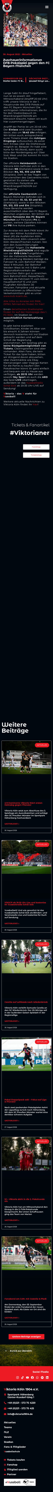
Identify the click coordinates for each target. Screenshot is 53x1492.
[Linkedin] (47, 1377)
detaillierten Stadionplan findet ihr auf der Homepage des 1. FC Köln (25, 312)
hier (35, 404)
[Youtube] (27, 1377)
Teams (8, 1427)
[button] (47, 7)
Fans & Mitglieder (15, 1447)
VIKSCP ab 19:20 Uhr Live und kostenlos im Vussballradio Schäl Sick (25, 903)
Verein (8, 1437)
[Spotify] (42, 1377)
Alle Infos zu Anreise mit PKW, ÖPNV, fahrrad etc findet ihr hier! (24, 302)
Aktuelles (10, 1422)
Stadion (8, 1442)
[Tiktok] (22, 1377)
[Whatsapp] (37, 1377)
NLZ (6, 1432)
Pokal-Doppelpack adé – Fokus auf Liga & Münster (25, 1100)
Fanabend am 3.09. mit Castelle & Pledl (25, 1299)
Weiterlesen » (12, 824)
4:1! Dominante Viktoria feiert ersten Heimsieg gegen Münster (23, 804)
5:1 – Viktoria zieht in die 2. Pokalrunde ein (25, 1200)
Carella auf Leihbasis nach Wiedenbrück (26, 1002)
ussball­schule (12, 1451)
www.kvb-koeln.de (15, 296)
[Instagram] (17, 1377)
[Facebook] (32, 1377)
